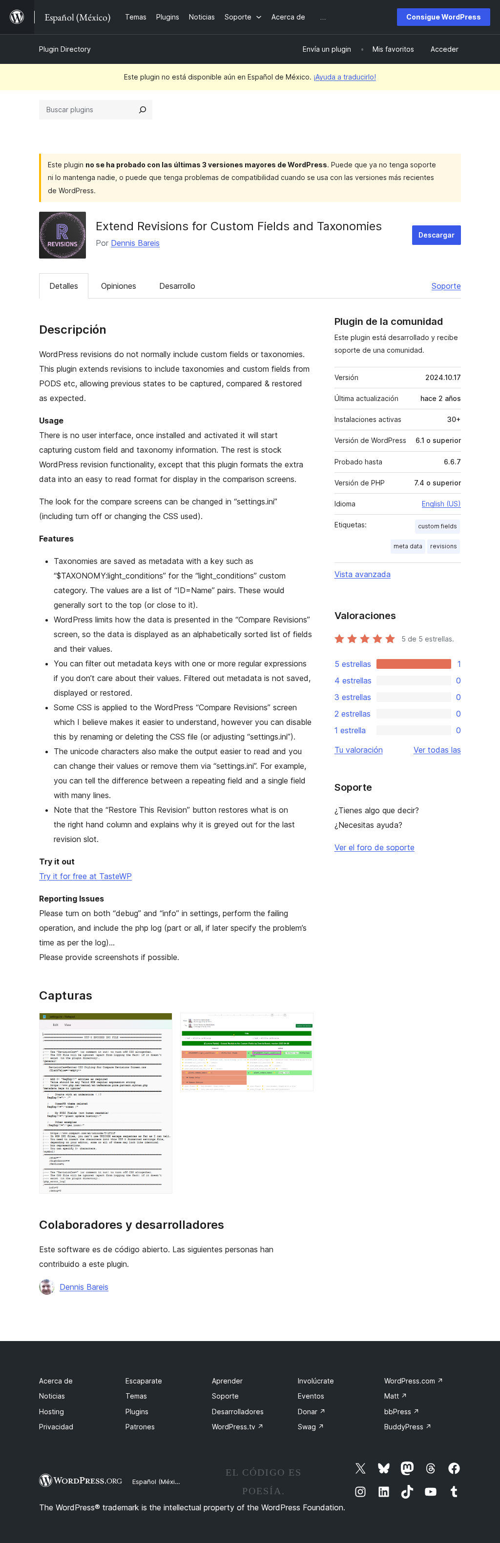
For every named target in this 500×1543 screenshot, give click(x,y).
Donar (312, 1411)
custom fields (437, 526)
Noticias (52, 1396)
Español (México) (158, 1481)
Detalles (63, 286)
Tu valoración (358, 750)
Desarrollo (177, 286)
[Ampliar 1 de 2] (159, 1026)
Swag (311, 1427)
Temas (136, 1396)
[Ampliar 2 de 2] (300, 1026)
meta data (408, 546)
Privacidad (56, 1427)
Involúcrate (316, 1381)
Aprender (227, 1381)
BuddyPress (408, 1427)
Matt (395, 1396)
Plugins (136, 1411)
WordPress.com (413, 1381)
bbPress (401, 1411)
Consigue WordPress (443, 17)
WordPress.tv (238, 1427)
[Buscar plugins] (142, 110)
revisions (443, 546)
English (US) (441, 504)
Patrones (140, 1427)
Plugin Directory (65, 49)
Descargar (436, 235)
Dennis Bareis (135, 243)
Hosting (51, 1411)
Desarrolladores (238, 1411)
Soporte (446, 286)
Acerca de (56, 1381)
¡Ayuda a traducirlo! (344, 77)
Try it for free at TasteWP (85, 876)
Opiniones (118, 286)
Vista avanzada (362, 574)
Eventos (311, 1396)
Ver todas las (437, 750)
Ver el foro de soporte (374, 847)
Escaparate (143, 1381)
